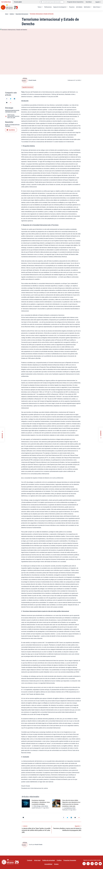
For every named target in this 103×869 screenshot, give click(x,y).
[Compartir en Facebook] (6, 98)
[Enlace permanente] (10, 102)
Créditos (59, 860)
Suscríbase (89, 2)
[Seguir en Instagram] (92, 864)
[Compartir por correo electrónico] (6, 102)
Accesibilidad (48, 864)
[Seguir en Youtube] (100, 864)
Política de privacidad (48, 860)
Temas (39, 7)
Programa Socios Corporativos (75, 2)
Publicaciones (48, 7)
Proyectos (72, 7)
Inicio (6, 14)
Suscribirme (12, 130)
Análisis (12, 14)
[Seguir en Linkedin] (96, 864)
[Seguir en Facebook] (84, 864)
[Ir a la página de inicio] (11, 6)
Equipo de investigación (59, 7)
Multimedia (87, 7)
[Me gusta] (23, 817)
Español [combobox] (98, 2)
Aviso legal (37, 860)
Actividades (79, 7)
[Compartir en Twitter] (10, 98)
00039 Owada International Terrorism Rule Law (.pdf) (13, 116)
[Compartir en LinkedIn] (14, 98)
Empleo (56, 864)
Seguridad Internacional (22, 14)
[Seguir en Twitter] (88, 864)
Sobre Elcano (96, 7)
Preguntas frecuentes (69, 860)
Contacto (29, 860)
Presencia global (18, 2)
